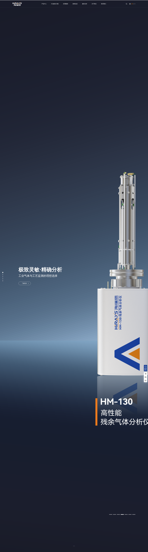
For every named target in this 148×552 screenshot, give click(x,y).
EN (134, 3)
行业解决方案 (55, 3)
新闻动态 (75, 3)
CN (132, 3)
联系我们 (103, 3)
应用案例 (65, 3)
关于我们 (94, 3)
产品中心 (44, 3)
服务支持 (84, 3)
